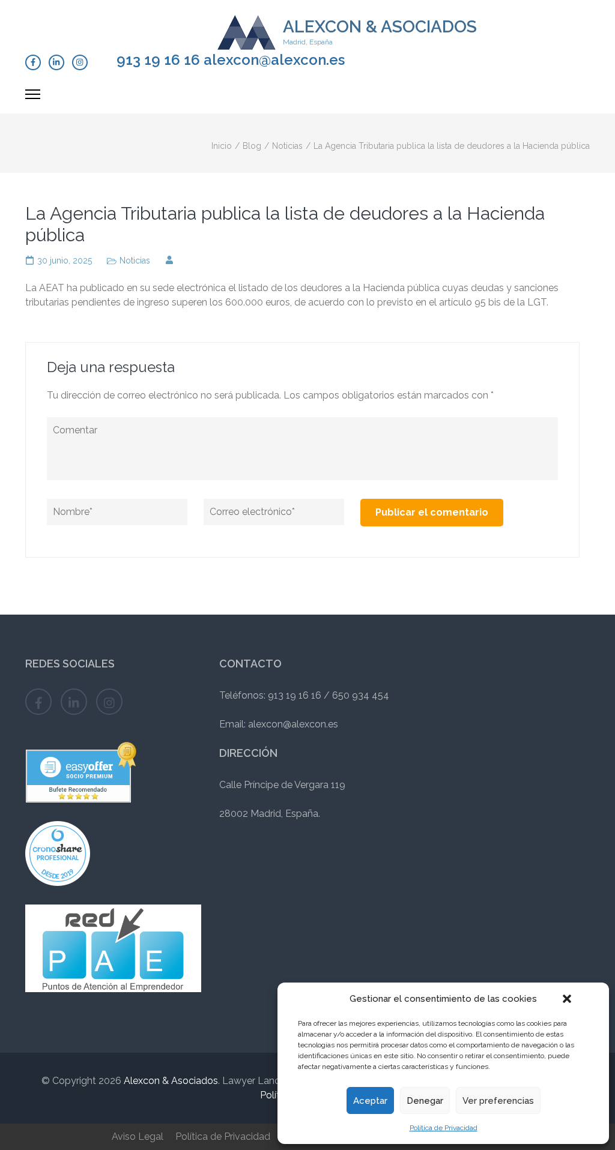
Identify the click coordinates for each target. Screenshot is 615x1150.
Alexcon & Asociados (380, 27)
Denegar (425, 1100)
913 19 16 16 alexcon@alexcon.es (231, 60)
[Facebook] (33, 62)
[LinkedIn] (56, 62)
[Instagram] (80, 62)
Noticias (135, 260)
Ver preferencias (498, 1100)
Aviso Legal (137, 1136)
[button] (567, 999)
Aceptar (370, 1100)
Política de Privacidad (443, 1128)
